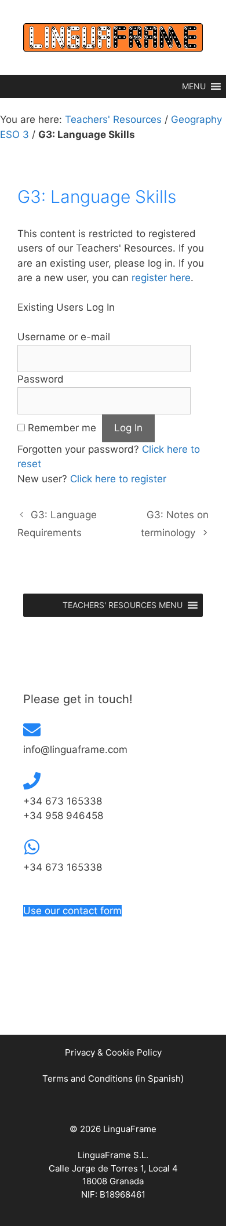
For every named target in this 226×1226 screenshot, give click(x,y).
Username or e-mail (63, 337)
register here (161, 277)
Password (40, 379)
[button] (194, 86)
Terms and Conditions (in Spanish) (113, 1078)
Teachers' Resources (113, 119)
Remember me (62, 428)
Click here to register (118, 479)
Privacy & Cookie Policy (113, 1052)
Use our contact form (72, 910)
